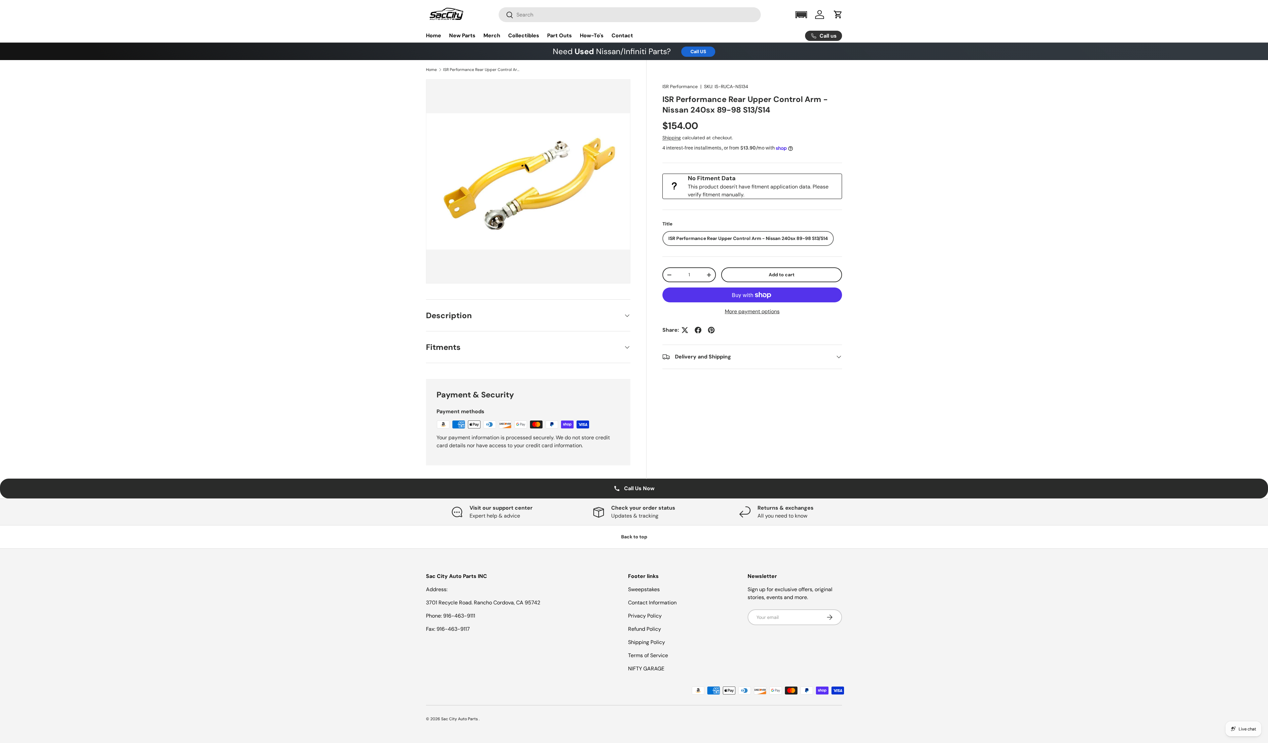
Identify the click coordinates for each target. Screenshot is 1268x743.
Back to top (634, 537)
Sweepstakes (644, 589)
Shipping (671, 138)
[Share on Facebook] (698, 330)
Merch (491, 35)
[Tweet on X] (684, 330)
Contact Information (652, 602)
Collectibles (523, 35)
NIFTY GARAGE (646, 668)
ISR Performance (680, 86)
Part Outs (559, 35)
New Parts (462, 35)
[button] (801, 14)
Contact (622, 35)
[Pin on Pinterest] (711, 330)
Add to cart (781, 275)
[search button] (506, 15)
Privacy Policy (645, 615)
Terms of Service (648, 655)
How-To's (592, 35)
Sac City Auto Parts (460, 719)
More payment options (752, 311)
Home (433, 35)
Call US (698, 51)
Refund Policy (644, 628)
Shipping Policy (646, 642)
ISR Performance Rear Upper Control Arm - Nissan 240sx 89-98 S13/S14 (482, 69)
